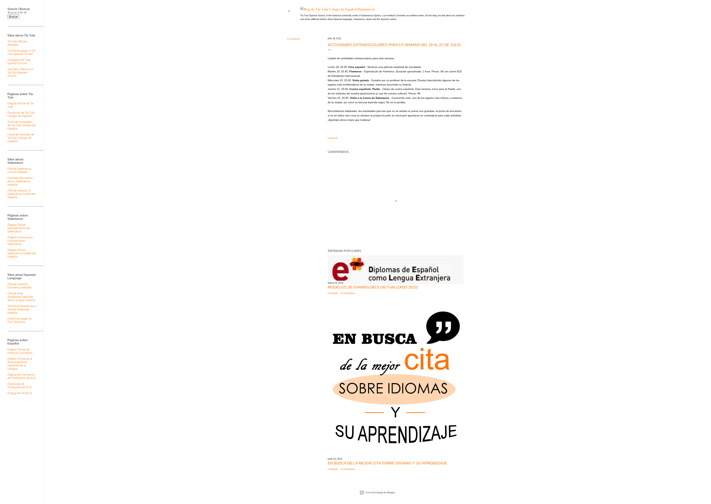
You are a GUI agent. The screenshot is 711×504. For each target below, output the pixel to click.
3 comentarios (348, 293)
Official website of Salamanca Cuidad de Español (21, 194)
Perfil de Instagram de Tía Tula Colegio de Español (21, 125)
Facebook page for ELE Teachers (19, 320)
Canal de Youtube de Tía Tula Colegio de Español (20, 138)
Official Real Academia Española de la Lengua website (21, 297)
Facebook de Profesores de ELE (19, 385)
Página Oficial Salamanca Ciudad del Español (21, 253)
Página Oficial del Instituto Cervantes (19, 351)
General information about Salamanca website (20, 181)
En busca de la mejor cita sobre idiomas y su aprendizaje (387, 463)
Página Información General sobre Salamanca (20, 241)
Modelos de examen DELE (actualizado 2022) (373, 287)
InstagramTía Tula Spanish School (18, 61)
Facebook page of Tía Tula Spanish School (21, 52)
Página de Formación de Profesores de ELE (21, 376)
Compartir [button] (293, 39)
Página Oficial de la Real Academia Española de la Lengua (19, 363)
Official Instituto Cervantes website (19, 286)
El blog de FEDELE (19, 393)
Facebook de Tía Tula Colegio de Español (20, 114)
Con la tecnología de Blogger (380, 492)
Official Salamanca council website (19, 170)
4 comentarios (348, 469)
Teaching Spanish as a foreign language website (21, 309)
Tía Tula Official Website (16, 43)
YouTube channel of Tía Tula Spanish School (20, 73)
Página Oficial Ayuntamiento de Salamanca (18, 228)
